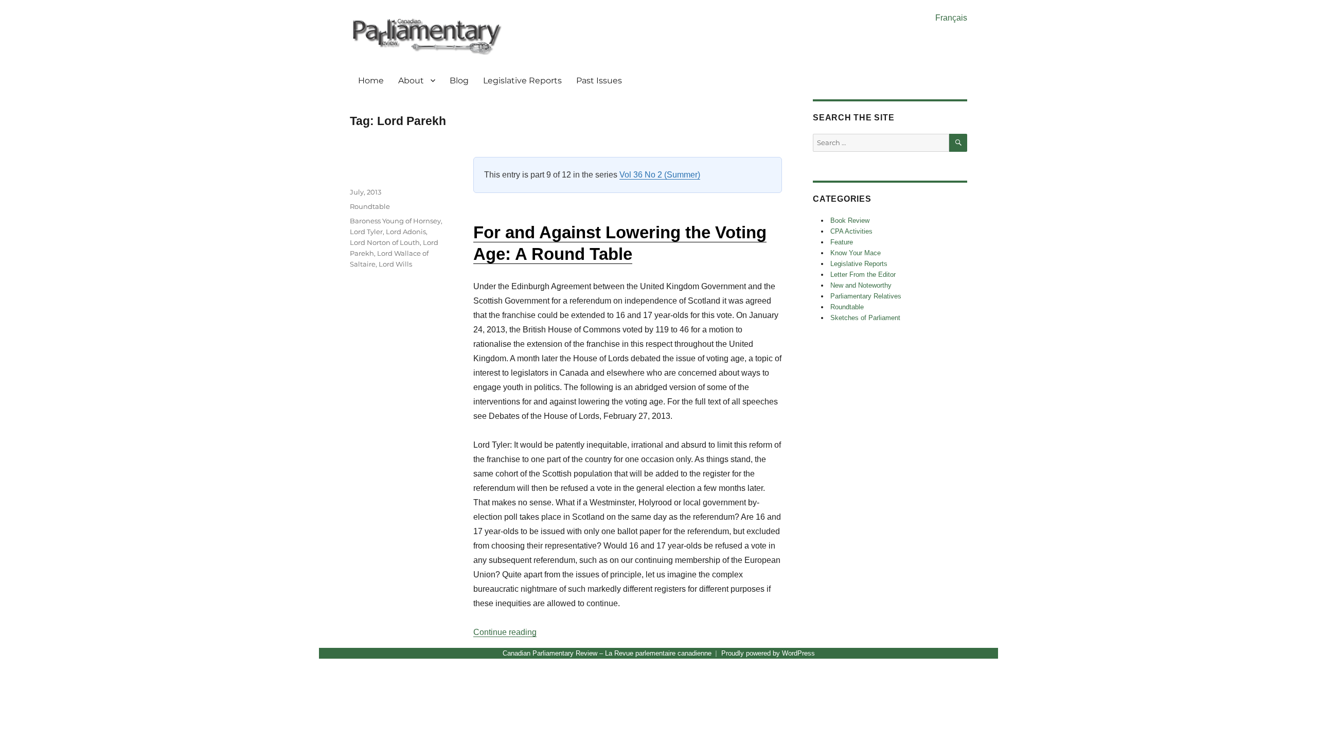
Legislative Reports (522, 80)
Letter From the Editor (863, 274)
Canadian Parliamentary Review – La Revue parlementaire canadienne (607, 653)
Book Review (849, 220)
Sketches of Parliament (865, 318)
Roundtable (370, 206)
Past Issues (599, 80)
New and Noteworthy (861, 285)
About (411, 80)
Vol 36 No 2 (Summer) (659, 174)
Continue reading (505, 632)
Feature (841, 242)
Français (951, 17)
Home (371, 80)
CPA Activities (851, 231)
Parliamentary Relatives (865, 296)
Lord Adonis (406, 231)
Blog (459, 80)
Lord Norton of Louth (385, 242)
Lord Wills (395, 264)
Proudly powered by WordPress (768, 653)
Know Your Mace (855, 253)
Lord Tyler (366, 231)
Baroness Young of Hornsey (395, 221)
